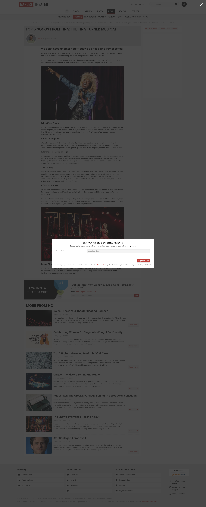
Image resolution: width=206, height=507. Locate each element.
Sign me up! (143, 260)
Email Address (61, 251)
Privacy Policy (102, 265)
